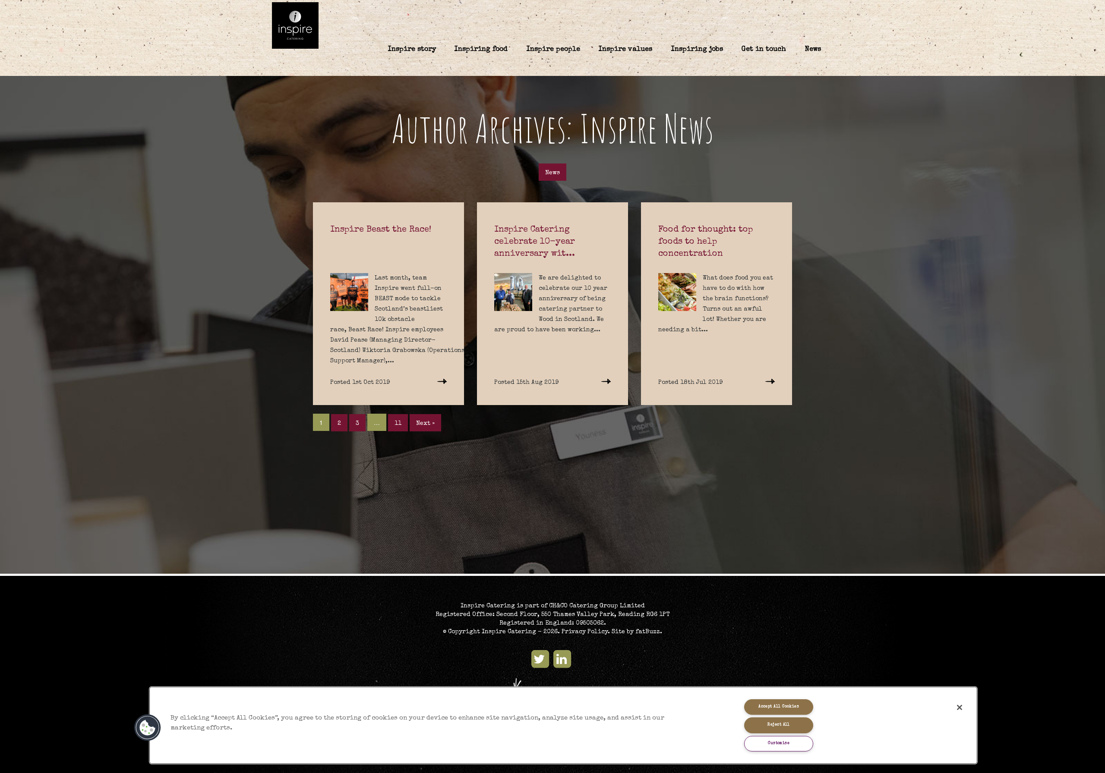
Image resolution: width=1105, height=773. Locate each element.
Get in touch (764, 49)
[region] (563, 725)
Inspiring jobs (697, 49)
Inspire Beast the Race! (380, 230)
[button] (147, 728)
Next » (425, 424)
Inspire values (625, 49)
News (813, 49)
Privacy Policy (585, 632)
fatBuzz (647, 632)
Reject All (778, 725)
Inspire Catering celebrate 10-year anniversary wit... (534, 242)
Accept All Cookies (778, 707)
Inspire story (412, 49)
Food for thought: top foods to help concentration (705, 242)
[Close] (959, 707)
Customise (778, 743)
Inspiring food (481, 49)
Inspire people (553, 49)
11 (398, 424)
